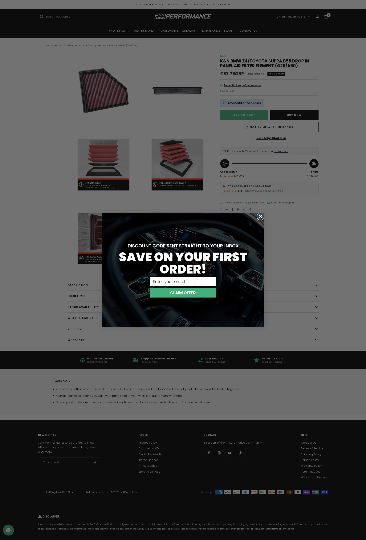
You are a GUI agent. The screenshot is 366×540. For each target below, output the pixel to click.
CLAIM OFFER (183, 293)
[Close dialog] (260, 216)
